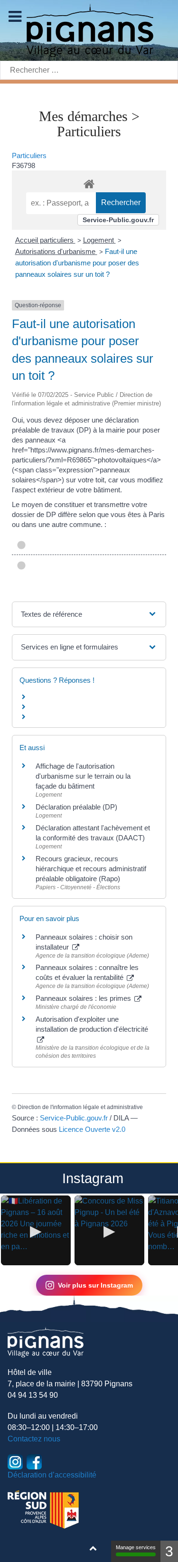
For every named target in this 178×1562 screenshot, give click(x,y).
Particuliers (29, 155)
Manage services (136, 1547)
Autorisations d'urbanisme (56, 251)
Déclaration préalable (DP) (76, 807)
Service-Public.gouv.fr (118, 220)
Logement (99, 240)
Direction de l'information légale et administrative (80, 1107)
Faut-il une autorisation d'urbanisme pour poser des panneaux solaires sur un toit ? (77, 262)
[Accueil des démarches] (89, 182)
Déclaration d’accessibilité (52, 1475)
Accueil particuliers (45, 240)
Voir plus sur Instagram (95, 1285)
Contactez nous (34, 1439)
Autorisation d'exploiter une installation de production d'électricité (92, 1024)
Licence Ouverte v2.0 (92, 1129)
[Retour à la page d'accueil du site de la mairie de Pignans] (89, 30)
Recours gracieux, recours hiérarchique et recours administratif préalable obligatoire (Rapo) (91, 869)
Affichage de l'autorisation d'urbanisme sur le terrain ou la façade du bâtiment (83, 776)
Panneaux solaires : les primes (84, 998)
